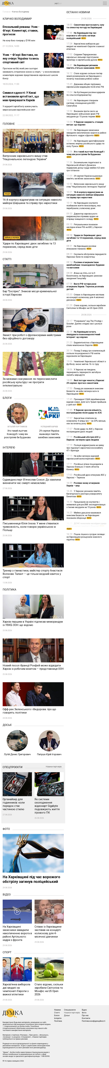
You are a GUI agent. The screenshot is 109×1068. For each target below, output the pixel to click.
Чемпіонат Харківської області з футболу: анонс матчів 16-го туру (86, 362)
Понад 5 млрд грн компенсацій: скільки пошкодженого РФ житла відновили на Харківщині (85, 353)
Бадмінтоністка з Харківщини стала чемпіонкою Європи (84, 344)
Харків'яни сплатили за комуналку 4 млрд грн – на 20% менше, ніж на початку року (86, 421)
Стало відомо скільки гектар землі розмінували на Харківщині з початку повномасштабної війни (84, 76)
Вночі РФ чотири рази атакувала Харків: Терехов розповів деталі (85, 286)
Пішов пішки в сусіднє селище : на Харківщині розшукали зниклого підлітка (86, 537)
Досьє (7, 724)
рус (60, 3)
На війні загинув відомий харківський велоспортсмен (82, 457)
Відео (7, 894)
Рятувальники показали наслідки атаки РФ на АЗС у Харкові (84, 227)
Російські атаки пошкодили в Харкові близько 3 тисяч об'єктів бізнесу (84, 467)
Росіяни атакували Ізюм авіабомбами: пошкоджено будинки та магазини (85, 265)
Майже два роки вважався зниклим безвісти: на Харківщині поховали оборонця (83, 515)
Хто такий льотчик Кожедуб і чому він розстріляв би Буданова (85, 154)
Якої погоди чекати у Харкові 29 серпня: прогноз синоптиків (85, 381)
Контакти (86, 1018)
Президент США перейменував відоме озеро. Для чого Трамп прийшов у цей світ (86, 402)
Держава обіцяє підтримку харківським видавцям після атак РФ (85, 85)
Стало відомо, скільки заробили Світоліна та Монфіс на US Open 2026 (86, 306)
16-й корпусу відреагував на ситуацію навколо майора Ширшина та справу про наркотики (85, 195)
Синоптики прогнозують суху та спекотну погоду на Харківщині (85, 26)
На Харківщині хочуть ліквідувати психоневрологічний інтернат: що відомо (83, 334)
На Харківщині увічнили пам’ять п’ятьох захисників (82, 66)
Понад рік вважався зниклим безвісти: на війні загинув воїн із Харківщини (84, 391)
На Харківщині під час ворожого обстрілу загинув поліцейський (81, 36)
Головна (6, 12)
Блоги (7, 397)
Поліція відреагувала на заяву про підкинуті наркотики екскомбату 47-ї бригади (85, 448)
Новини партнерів (54, 767)
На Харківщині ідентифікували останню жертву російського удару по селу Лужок (85, 143)
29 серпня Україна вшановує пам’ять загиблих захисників (84, 177)
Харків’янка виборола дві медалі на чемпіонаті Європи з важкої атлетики (85, 46)
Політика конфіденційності (93, 1021)
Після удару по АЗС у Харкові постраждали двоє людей (84, 430)
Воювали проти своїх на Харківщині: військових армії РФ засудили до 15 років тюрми (83, 114)
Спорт (7, 952)
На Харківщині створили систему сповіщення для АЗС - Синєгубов (82, 103)
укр (56, 3)
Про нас (85, 1015)
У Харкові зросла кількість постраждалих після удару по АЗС (84, 411)
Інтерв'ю (9, 447)
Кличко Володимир (20, 12)
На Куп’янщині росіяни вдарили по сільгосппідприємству (85, 93)
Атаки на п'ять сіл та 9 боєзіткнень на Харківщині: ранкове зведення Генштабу (84, 276)
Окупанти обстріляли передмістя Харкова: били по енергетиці (86, 255)
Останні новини (78, 12)
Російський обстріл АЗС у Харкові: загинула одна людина (83, 438)
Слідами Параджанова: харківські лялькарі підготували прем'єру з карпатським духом (84, 57)
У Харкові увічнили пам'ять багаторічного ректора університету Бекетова (84, 494)
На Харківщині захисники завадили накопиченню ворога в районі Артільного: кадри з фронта (86, 133)
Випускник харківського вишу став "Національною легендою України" (86, 185)
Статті (7, 259)
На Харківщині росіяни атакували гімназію (81, 247)
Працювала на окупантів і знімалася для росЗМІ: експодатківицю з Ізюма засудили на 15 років (86, 505)
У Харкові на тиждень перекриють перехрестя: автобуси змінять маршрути (83, 372)
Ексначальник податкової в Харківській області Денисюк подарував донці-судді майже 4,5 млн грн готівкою (85, 166)
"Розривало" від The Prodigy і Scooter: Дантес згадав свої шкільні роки (84, 324)
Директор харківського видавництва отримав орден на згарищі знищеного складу (82, 216)
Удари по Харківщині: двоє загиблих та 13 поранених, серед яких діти (86, 238)
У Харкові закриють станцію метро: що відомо (84, 123)
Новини (57, 1010)
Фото (6, 828)
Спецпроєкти (12, 767)
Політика (9, 589)
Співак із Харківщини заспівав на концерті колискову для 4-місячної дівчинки (85, 297)
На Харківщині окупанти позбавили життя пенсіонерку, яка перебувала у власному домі (83, 206)
